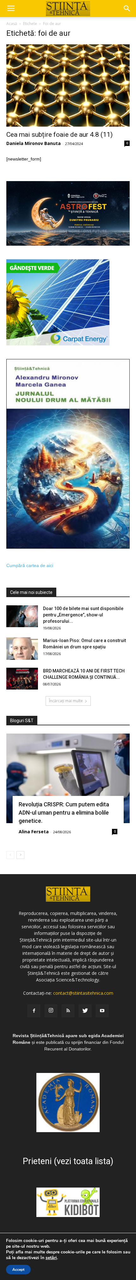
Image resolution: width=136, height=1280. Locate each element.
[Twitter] (85, 1011)
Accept (18, 1269)
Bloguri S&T (22, 720)
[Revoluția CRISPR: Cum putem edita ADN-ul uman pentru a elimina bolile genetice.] (68, 778)
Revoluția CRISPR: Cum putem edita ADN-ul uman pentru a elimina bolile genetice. (64, 812)
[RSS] (68, 1011)
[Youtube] (102, 1011)
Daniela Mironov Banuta (33, 143)
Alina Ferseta (34, 832)
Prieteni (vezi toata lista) (68, 1161)
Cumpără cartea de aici (29, 565)
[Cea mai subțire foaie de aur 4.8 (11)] (68, 85)
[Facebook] (34, 1011)
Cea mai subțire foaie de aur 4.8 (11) (59, 134)
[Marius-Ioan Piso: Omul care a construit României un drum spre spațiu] (22, 648)
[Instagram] (51, 1011)
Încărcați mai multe (66, 700)
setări (51, 1258)
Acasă (11, 23)
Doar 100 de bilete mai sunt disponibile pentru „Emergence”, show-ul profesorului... (83, 615)
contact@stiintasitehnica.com (83, 993)
